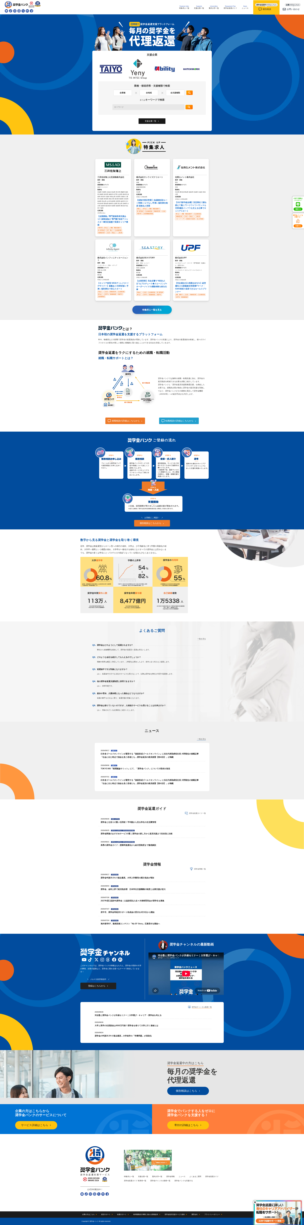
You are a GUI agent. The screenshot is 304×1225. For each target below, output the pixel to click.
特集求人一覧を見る (152, 310)
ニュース (245, 7)
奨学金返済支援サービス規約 (175, 1214)
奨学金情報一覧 (200, 869)
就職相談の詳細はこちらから (126, 420)
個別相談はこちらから (150, 523)
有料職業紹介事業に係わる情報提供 (145, 1214)
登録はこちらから (96, 985)
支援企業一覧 (199, 7)
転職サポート (121, 1214)
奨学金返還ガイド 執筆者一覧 (135, 1181)
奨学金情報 (170, 1176)
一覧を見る (201, 639)
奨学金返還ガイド (230, 7)
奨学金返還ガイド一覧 (197, 813)
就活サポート (105, 1214)
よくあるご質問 (195, 1176)
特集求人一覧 (184, 7)
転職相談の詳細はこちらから (179, 420)
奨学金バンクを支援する (183, 1181)
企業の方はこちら (88, 1214)
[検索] (189, 107)
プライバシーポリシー (212, 1214)
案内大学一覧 (214, 7)
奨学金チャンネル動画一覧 (202, 1007)
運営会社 (194, 1214)
